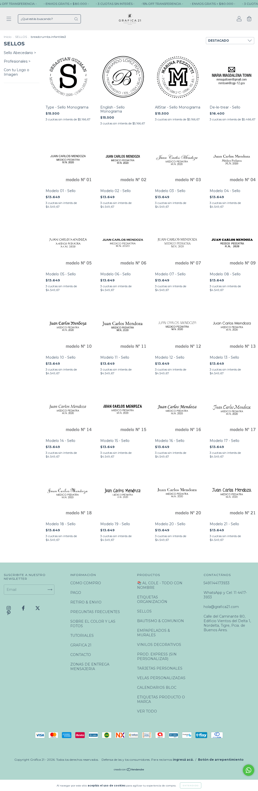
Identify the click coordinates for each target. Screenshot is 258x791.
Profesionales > (17, 61)
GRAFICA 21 (80, 645)
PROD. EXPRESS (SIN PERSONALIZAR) (157, 656)
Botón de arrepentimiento (221, 759)
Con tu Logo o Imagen (16, 72)
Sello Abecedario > (20, 52)
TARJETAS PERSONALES (159, 668)
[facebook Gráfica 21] (23, 608)
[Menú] (8, 19)
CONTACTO (80, 654)
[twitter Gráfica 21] (38, 608)
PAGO (75, 592)
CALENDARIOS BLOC (156, 687)
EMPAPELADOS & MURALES (153, 632)
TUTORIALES (82, 635)
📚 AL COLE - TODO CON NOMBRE (159, 585)
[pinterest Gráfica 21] (9, 613)
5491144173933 (217, 583)
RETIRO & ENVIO (86, 602)
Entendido (191, 785)
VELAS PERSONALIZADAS (161, 678)
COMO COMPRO (85, 583)
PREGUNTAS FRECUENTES (95, 612)
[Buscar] (76, 19)
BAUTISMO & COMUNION (160, 621)
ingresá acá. (183, 759)
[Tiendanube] (129, 770)
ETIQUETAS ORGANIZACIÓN (152, 599)
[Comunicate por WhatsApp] (248, 770)
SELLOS (21, 37)
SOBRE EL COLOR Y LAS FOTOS (92, 623)
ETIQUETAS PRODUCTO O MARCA (161, 699)
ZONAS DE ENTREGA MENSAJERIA (89, 666)
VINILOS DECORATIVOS (159, 644)
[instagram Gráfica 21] (9, 608)
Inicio (7, 37)
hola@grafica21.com (221, 606)
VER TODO (147, 711)
